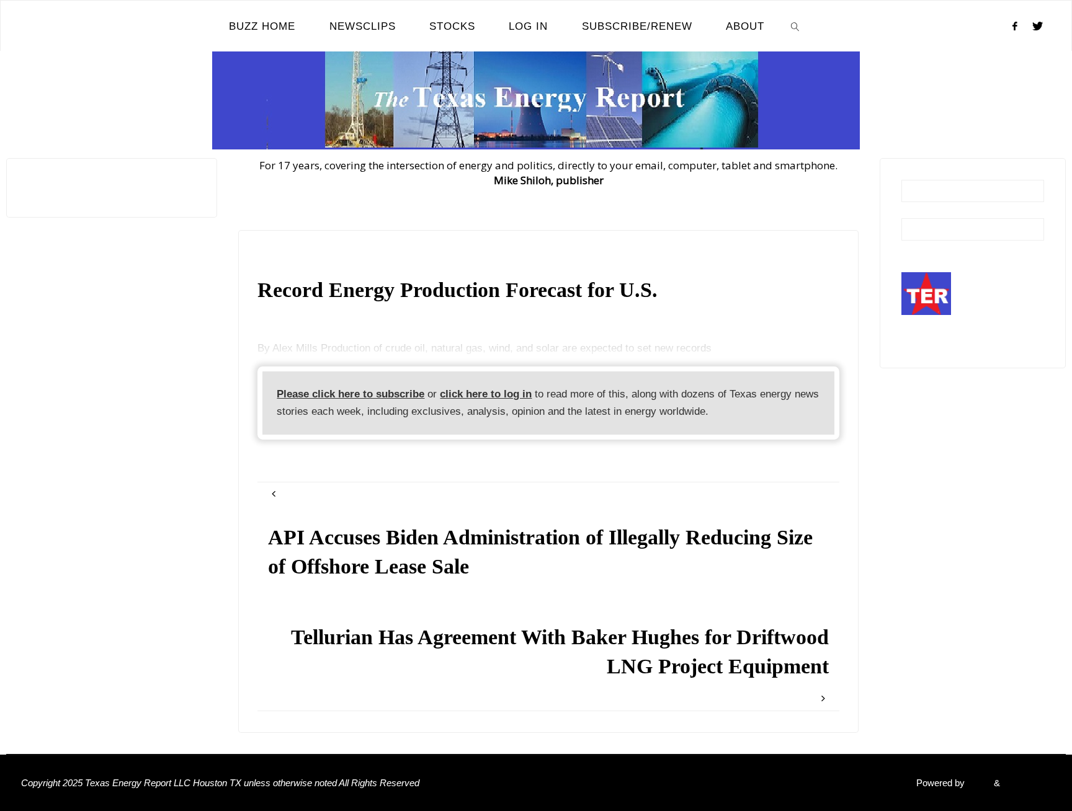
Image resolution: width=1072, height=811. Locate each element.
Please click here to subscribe (350, 394)
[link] (795, 26)
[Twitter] (1037, 26)
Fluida (978, 783)
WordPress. (1027, 783)
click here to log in (486, 394)
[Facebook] (1015, 26)
